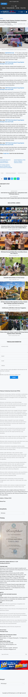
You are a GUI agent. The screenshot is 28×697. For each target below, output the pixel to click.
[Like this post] (5, 179)
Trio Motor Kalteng (22, 173)
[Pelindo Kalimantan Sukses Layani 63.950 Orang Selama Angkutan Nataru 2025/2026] (14, 321)
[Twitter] (13, 6)
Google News (6, 153)
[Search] (24, 12)
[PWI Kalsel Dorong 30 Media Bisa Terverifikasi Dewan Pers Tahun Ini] (14, 240)
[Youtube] (15, 6)
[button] (8, 4)
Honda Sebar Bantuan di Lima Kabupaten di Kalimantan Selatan (5, 161)
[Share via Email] (18, 179)
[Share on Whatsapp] (15, 179)
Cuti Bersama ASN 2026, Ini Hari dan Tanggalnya (14, 308)
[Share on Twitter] (12, 179)
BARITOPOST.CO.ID (9, 53)
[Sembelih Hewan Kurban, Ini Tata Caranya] (14, 266)
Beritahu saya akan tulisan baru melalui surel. (10, 374)
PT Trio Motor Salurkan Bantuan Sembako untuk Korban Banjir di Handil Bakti (6, 166)
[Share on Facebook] (9, 179)
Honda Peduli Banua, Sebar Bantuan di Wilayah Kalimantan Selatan (19, 161)
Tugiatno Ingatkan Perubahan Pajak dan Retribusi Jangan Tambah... (13, 3)
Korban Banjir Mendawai (11, 173)
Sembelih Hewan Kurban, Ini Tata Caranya (14, 277)
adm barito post (7, 23)
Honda (2, 173)
